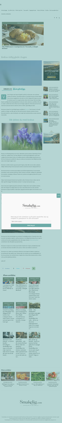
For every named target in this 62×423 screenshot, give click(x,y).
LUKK (58, 195)
